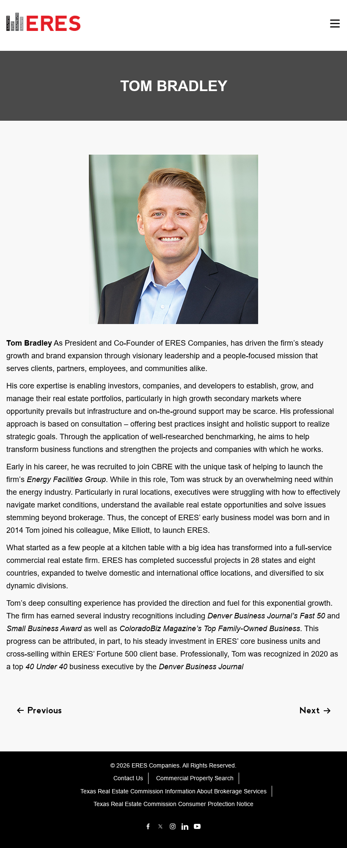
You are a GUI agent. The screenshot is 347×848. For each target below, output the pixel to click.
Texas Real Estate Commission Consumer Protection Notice (173, 804)
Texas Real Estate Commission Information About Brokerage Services (173, 791)
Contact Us (128, 778)
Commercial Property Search (195, 778)
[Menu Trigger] (335, 23)
